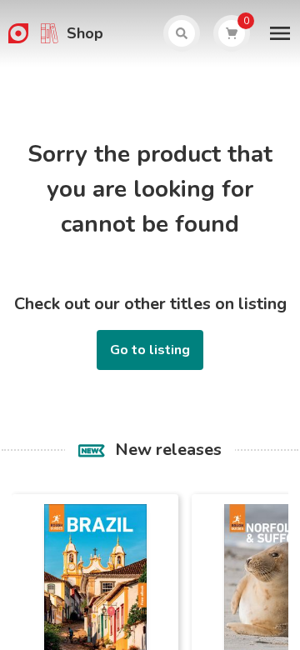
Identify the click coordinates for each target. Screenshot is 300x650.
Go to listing (150, 350)
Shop (85, 33)
